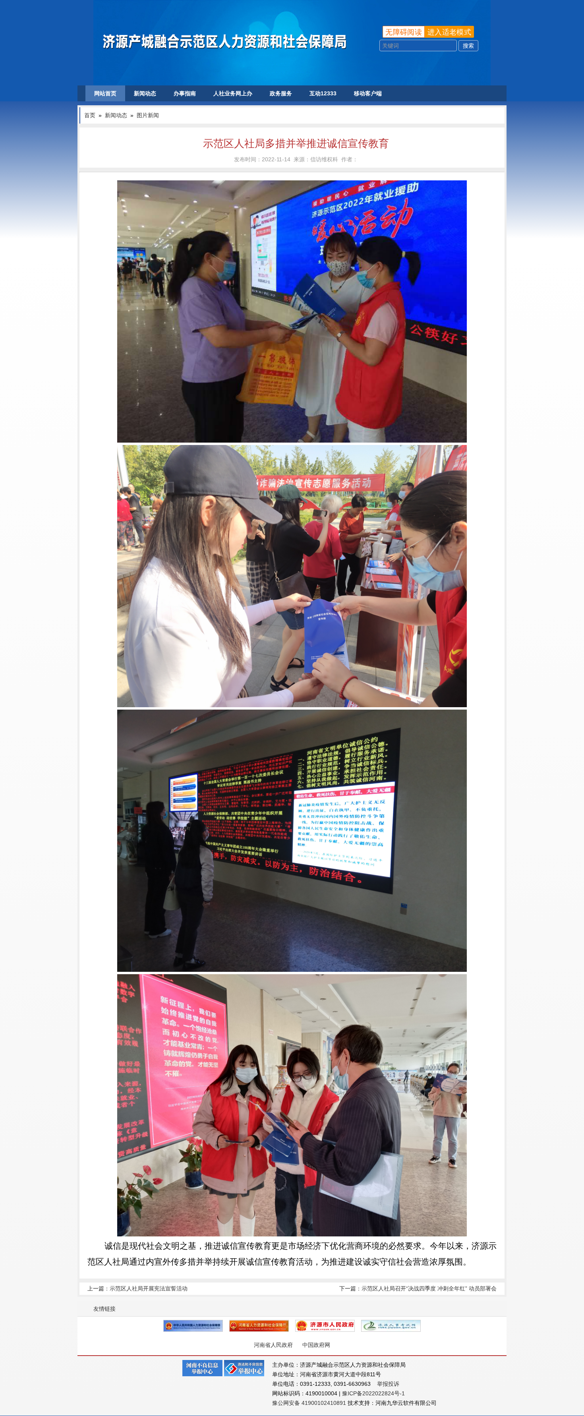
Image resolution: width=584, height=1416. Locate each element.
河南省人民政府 (273, 1345)
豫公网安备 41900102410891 (309, 1403)
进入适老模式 (449, 32)
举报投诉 (388, 1384)
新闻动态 (145, 93)
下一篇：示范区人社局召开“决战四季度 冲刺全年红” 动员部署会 (418, 1288)
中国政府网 (316, 1345)
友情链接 (104, 1309)
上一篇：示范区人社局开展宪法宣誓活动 (137, 1288)
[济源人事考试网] (391, 1326)
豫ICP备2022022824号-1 (373, 1393)
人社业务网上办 (232, 93)
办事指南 (185, 93)
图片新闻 (148, 115)
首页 (89, 115)
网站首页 (105, 93)
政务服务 (281, 93)
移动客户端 (368, 93)
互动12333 (322, 93)
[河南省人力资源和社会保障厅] (259, 1326)
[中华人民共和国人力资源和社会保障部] (193, 1326)
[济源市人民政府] (325, 1326)
